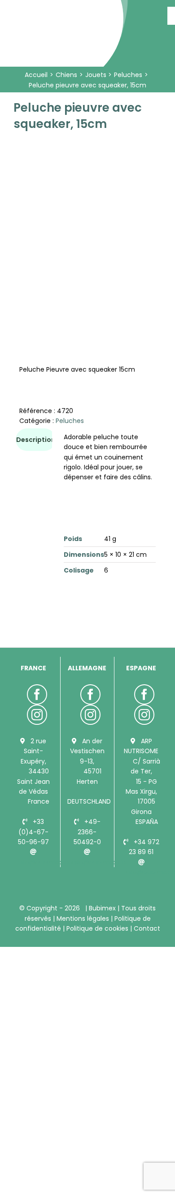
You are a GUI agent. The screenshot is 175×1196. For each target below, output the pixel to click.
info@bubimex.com (48, 862)
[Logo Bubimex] (65, 9)
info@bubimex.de (98, 862)
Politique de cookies (97, 928)
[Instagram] (37, 715)
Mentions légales (83, 918)
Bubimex (102, 908)
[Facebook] (37, 694)
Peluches (70, 420)
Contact (146, 928)
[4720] (87, 215)
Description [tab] (35, 439)
